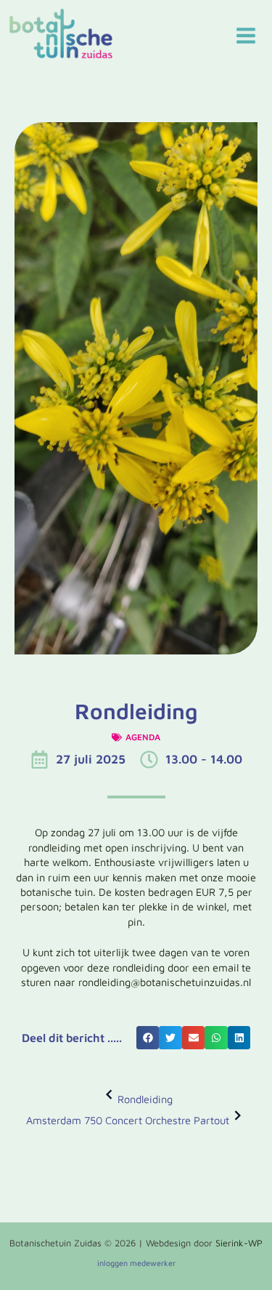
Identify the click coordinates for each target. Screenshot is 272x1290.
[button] (148, 1037)
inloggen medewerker (136, 1262)
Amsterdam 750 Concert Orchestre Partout (127, 1120)
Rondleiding (145, 1099)
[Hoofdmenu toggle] (246, 36)
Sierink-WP (239, 1243)
